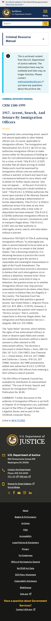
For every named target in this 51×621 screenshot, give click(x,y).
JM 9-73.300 (17, 420)
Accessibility (25, 536)
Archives (25, 523)
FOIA (25, 530)
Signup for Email (19, 484)
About (25, 511)
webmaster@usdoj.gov (30, 81)
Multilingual (25, 587)
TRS (24, 477)
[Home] (17, 16)
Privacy (25, 549)
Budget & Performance (25, 517)
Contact (24, 609)
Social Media (14, 487)
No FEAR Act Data (25, 568)
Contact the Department (19, 470)
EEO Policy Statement (25, 575)
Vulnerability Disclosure (25, 581)
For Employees (25, 555)
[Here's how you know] (25, 3)
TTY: (11, 477)
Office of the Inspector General (25, 562)
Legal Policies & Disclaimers (25, 543)
